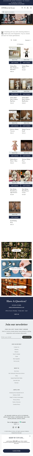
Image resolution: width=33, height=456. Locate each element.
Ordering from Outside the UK (16, 392)
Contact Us (16, 347)
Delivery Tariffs (16, 395)
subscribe (27, 337)
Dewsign (19, 432)
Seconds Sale (16, 380)
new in (16, 250)
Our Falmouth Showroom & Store (16, 373)
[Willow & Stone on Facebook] (16, 427)
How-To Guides (16, 354)
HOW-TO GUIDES (16, 268)
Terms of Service (16, 402)
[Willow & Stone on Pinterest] (18, 427)
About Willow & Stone (16, 287)
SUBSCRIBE (16, 451)
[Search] (3, 12)
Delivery (16, 349)
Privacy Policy (16, 399)
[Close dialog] (30, 436)
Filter (15, 40)
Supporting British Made (16, 378)
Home (2, 19)
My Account (16, 361)
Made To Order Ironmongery (16, 397)
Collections (7, 19)
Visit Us (16, 314)
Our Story (16, 371)
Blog (16, 375)
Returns (16, 351)
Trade (16, 356)
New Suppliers (16, 358)
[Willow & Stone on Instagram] (13, 427)
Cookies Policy (16, 404)
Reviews (16, 382)
